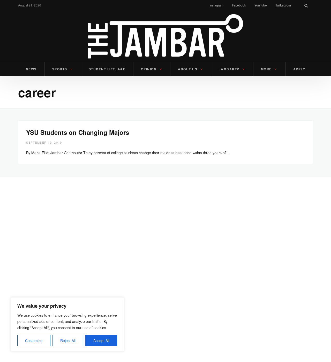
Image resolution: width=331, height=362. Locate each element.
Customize (33, 340)
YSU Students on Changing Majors (77, 132)
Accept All (101, 340)
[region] (67, 324)
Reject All (68, 340)
